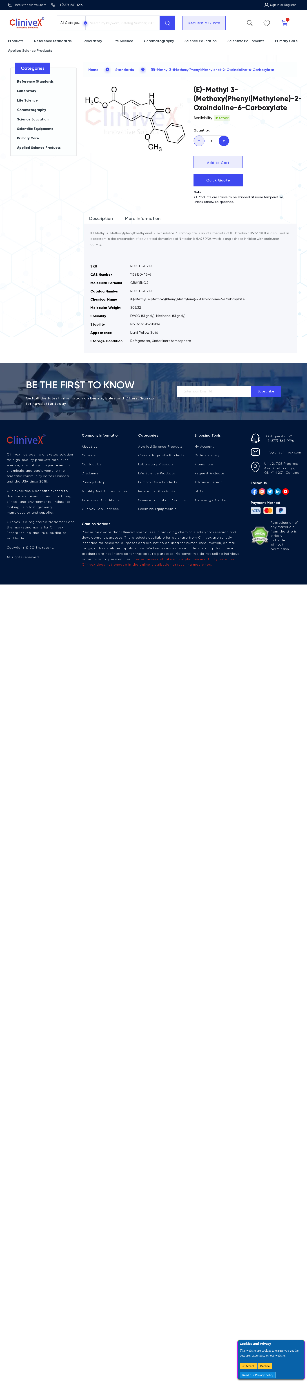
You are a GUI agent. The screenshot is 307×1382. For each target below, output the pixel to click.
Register (290, 5)
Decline (265, 1366)
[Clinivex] (28, 23)
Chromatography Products (161, 455)
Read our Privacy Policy (257, 1375)
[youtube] (285, 492)
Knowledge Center (210, 500)
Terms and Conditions (100, 500)
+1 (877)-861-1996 (70, 5)
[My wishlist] (282, 22)
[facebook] (254, 492)
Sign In (274, 5)
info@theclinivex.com (31, 5)
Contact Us (91, 464)
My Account (204, 446)
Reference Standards (156, 491)
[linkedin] (277, 492)
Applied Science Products (160, 446)
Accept (249, 1366)
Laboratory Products (156, 464)
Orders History (206, 455)
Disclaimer (91, 473)
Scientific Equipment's (157, 509)
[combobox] (121, 23)
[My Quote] (294, 23)
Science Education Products (162, 500)
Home (93, 70)
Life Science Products (156, 473)
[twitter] (270, 492)
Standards (124, 70)
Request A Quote (209, 473)
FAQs (198, 491)
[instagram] (262, 492)
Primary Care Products (157, 482)
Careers (89, 455)
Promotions (204, 464)
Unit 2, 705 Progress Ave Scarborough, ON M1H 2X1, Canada (282, 468)
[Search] (167, 23)
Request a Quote (201, 23)
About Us (90, 446)
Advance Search (208, 482)
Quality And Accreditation (104, 491)
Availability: (203, 118)
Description (101, 218)
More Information (142, 218)
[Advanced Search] (271, 22)
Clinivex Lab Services (100, 509)
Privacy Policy (93, 482)
